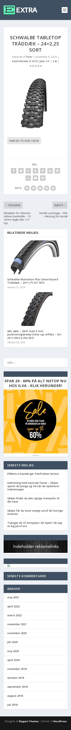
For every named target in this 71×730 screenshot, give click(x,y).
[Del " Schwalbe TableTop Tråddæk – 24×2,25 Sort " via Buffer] (57, 170)
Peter (29, 57)
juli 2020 (12, 642)
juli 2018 (12, 704)
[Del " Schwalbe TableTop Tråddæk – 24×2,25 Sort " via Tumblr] (35, 170)
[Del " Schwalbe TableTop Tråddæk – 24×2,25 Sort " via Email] (35, 178)
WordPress (60, 721)
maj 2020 (13, 651)
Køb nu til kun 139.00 (24, 140)
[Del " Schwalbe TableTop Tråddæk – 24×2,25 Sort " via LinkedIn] (50, 170)
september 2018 (17, 686)
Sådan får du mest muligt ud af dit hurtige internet (35, 512)
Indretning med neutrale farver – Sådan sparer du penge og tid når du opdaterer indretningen (33, 486)
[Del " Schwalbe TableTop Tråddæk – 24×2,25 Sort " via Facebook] (13, 170)
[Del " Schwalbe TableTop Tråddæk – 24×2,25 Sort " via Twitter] (21, 170)
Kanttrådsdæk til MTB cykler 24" (31, 61)
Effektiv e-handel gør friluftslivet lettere (33, 473)
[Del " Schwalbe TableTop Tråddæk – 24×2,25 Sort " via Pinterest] (42, 170)
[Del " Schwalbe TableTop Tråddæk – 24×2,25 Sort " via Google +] (28, 170)
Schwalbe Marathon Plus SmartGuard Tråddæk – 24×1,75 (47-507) (32, 281)
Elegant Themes (29, 721)
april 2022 (13, 606)
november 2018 (17, 669)
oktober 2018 (15, 677)
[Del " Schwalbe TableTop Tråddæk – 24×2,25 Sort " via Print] (42, 178)
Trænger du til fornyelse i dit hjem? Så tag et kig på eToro (34, 524)
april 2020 (13, 660)
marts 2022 (14, 615)
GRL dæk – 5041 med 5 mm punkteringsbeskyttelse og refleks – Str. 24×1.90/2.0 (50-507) (34, 334)
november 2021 (17, 624)
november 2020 (17, 633)
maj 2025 (13, 597)
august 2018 (15, 695)
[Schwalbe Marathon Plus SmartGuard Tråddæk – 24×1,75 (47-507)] (35, 257)
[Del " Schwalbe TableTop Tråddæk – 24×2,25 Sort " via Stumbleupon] (28, 178)
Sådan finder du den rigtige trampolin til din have (33, 500)
